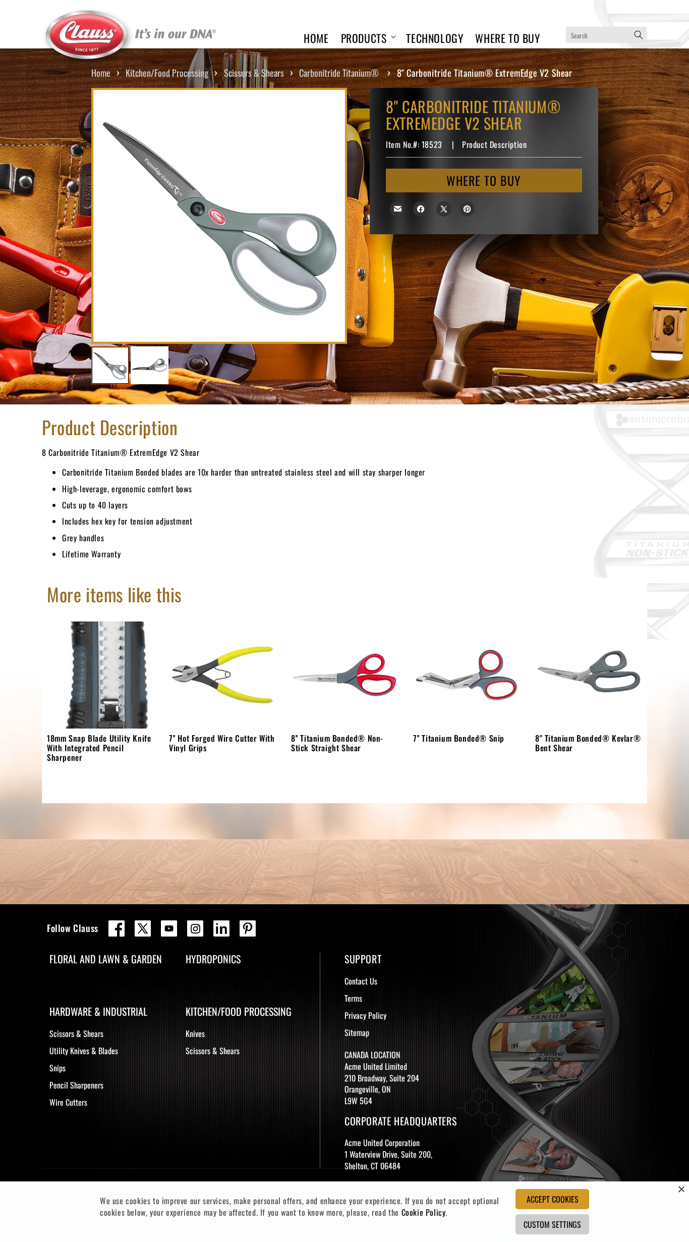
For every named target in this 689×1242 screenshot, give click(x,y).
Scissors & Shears (254, 72)
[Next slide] (326, 216)
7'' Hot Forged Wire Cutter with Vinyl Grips (222, 743)
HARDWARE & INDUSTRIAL (98, 1011)
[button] (367, 36)
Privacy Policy (365, 1015)
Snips (57, 1068)
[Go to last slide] (112, 216)
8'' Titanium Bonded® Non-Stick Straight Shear (337, 743)
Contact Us (360, 981)
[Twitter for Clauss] (143, 928)
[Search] (638, 35)
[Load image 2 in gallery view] (149, 365)
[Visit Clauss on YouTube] (169, 928)
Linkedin (221, 928)
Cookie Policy (423, 1212)
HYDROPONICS (213, 958)
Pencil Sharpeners (76, 1085)
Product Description (494, 144)
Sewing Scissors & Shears (103, 1147)
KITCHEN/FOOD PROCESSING (239, 1011)
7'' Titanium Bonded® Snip (458, 738)
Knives (195, 1033)
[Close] (681, 1189)
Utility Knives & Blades (83, 1051)
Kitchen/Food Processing (167, 72)
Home (100, 72)
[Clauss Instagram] (195, 928)
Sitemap (356, 1032)
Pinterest (248, 928)
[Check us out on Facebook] (116, 928)
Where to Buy (483, 180)
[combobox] (606, 35)
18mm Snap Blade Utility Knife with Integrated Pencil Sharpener (99, 747)
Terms (353, 998)
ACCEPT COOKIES (553, 1199)
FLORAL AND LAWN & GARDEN (105, 958)
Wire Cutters (68, 1102)
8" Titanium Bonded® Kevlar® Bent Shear (588, 743)
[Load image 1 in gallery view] (110, 365)
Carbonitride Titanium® (339, 72)
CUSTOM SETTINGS (552, 1224)
